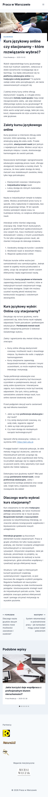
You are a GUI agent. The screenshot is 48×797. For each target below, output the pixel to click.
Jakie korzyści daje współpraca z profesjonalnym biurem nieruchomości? (23, 690)
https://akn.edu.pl (25, 442)
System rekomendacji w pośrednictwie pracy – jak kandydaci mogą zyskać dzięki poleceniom (35, 623)
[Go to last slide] (6, 679)
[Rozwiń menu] (43, 4)
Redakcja (11, 57)
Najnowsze (8, 37)
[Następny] (42, 679)
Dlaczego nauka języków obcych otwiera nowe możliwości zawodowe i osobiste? (10, 624)
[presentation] (24, 668)
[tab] (19, 706)
